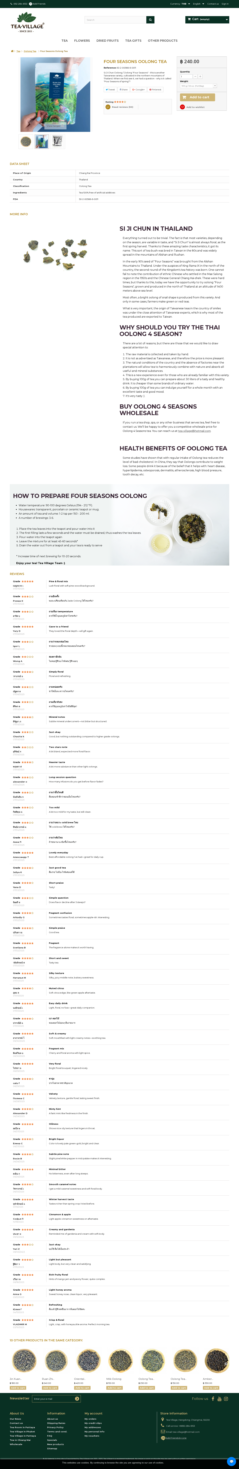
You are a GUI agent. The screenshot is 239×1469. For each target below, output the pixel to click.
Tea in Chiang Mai (20, 1440)
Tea (64, 40)
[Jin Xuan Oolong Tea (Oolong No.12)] (24, 1360)
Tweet (111, 89)
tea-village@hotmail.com (194, 431)
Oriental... (80, 1378)
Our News (15, 1419)
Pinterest (156, 89)
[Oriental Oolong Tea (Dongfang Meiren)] (88, 1360)
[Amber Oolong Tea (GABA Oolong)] (217, 1360)
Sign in (225, 3)
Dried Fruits (107, 40)
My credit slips (93, 1423)
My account (93, 1413)
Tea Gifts (133, 40)
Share (124, 89)
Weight (184, 81)
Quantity (185, 71)
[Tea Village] (45, 22)
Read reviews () (122, 107)
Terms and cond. (57, 1431)
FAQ (49, 1435)
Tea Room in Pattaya (22, 1427)
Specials (52, 1440)
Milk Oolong (113, 1378)
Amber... (208, 1378)
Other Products (163, 40)
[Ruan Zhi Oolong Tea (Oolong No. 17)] (56, 1360)
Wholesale (16, 1444)
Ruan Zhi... (48, 1378)
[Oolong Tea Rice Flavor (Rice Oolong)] (185, 1360)
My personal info (95, 1431)
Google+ (140, 89)
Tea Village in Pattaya (23, 1435)
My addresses (93, 1427)
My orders (90, 1419)
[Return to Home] (12, 51)
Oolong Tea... (146, 1378)
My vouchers (92, 1435)
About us (52, 1419)
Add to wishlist (195, 107)
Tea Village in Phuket (22, 1431)
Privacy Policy (55, 1427)
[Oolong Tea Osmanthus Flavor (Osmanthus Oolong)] (153, 1360)
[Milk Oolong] (120, 1360)
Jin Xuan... (16, 1378)
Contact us (213, 3)
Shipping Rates (56, 1423)
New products (55, 1444)
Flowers (82, 40)
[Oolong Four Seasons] (26, 141)
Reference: (110, 68)
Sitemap (52, 1448)
